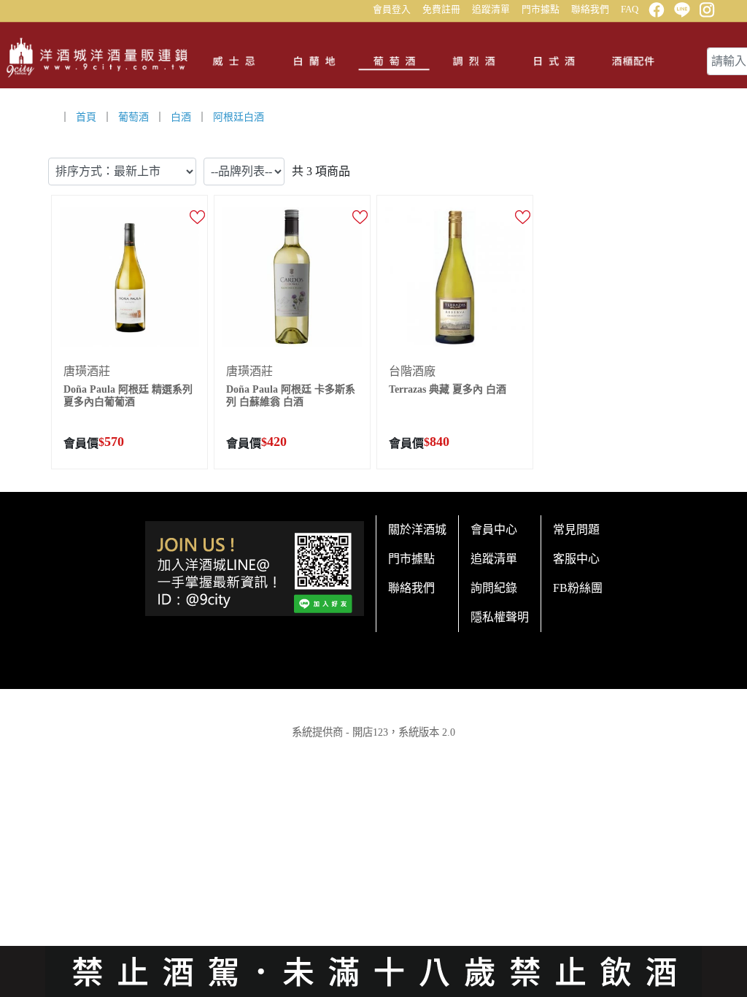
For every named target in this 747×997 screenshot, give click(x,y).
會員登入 (392, 9)
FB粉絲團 (578, 588)
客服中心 (576, 559)
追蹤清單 (491, 9)
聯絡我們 (590, 9)
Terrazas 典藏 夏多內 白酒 (447, 389)
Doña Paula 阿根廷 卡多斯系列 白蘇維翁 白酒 (290, 395)
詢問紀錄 (494, 588)
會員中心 (494, 529)
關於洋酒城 (417, 529)
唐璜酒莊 (86, 371)
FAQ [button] (629, 9)
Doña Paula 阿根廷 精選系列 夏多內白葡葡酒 (128, 395)
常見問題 (576, 529)
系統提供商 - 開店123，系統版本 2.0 (373, 732)
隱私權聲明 (500, 617)
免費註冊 (441, 9)
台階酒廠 (412, 371)
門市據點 (541, 9)
